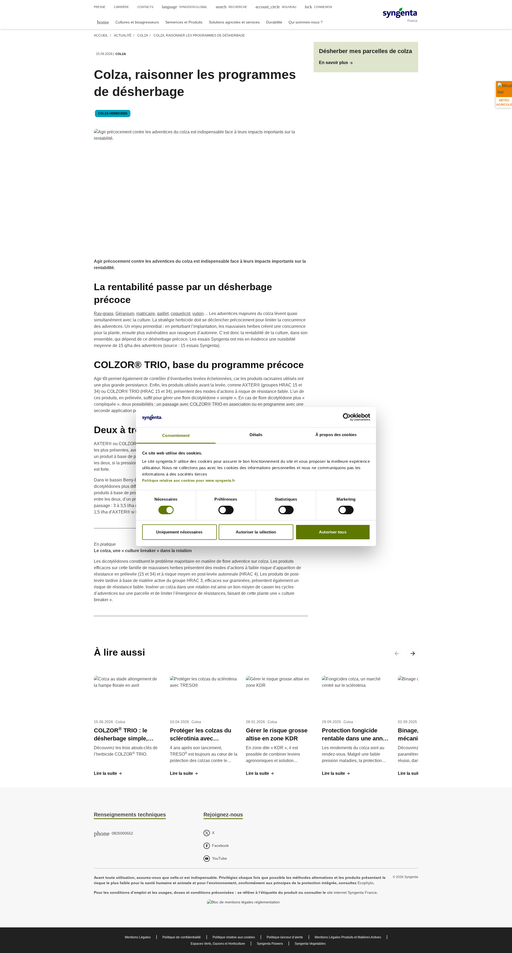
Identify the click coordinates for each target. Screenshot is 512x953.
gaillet (163, 313)
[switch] (226, 510)
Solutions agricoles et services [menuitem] (234, 22)
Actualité (122, 35)
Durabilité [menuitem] (274, 22)
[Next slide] (412, 653)
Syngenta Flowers (270, 944)
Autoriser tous (332, 532)
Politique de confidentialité (181, 937)
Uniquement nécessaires (179, 532)
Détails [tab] (256, 434)
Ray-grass (103, 313)
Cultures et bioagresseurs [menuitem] (137, 22)
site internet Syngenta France (352, 892)
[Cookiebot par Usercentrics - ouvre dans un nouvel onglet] (346, 417)
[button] (336, 62)
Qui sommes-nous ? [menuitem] (306, 22)
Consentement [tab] (176, 435)
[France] (400, 13)
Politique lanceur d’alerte (285, 937)
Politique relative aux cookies (234, 937)
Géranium (124, 313)
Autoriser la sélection (256, 532)
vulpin (198, 313)
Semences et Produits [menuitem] (183, 22)
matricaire (145, 313)
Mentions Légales (138, 937)
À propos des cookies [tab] (336, 434)
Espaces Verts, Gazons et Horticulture (218, 944)
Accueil (101, 35)
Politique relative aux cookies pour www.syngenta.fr (188, 481)
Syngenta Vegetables (310, 944)
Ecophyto (365, 883)
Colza (142, 35)
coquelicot (180, 313)
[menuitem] (103, 22)
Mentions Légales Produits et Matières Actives (348, 937)
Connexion (318, 7)
